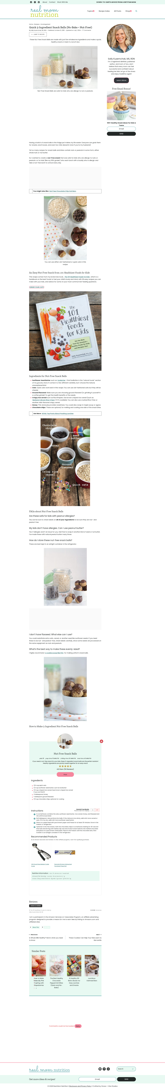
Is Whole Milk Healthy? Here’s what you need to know (46, 933)
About (45, 2)
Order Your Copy (36, 283)
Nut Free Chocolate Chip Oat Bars (62, 190)
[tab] (61, 986)
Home (31, 24)
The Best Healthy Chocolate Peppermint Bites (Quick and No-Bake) (56, 978)
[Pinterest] (39, 2)
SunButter (61, 376)
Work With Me (62, 2)
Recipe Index (104, 11)
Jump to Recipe (39, 34)
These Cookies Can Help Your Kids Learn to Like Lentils (85, 933)
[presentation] (39, 961)
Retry (78, 1021)
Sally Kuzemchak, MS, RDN (38, 30)
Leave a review (36, 901)
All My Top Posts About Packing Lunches (57, 409)
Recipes (36, 24)
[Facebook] (31, 2)
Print (65, 770)
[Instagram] (35, 2)
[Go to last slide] (34, 968)
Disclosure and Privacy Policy (80, 1086)
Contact (52, 2)
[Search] (132, 1069)
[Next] (96, 968)
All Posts (117, 11)
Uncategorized (45, 24)
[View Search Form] (136, 11)
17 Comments (86, 30)
